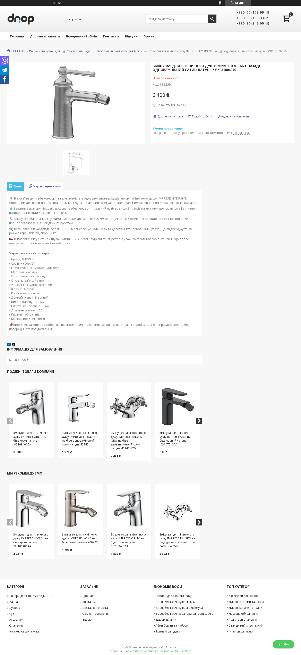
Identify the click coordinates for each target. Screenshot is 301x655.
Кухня (13, 614)
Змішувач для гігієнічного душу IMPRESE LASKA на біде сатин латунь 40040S (80, 538)
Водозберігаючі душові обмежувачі (180, 608)
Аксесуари (16, 619)
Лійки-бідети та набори (172, 625)
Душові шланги (166, 619)
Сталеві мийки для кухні (245, 625)
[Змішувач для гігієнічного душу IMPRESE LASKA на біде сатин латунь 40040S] (80, 508)
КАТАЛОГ (19, 51)
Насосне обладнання (243, 614)
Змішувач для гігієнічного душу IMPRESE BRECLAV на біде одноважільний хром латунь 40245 (79, 438)
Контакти (111, 36)
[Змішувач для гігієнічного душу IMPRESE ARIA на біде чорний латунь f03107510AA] (177, 406)
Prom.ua (171, 647)
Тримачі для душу (168, 631)
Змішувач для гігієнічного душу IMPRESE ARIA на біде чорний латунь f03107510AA (177, 438)
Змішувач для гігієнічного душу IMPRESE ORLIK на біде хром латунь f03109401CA (30, 438)
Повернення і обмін (81, 36)
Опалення (16, 625)
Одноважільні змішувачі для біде (117, 51)
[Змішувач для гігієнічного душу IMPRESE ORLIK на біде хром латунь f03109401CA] (31, 406)
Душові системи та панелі (247, 602)
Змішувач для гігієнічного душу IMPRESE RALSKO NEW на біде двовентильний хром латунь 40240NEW (128, 440)
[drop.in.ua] (21, 19)
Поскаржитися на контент (140, 651)
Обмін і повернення (96, 614)
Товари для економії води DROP (31, 596)
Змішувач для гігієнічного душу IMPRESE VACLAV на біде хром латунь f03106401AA (30, 540)
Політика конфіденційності (175, 651)
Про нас (150, 36)
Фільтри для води (241, 631)
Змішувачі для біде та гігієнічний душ (66, 51)
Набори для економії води (174, 596)
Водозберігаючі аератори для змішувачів (184, 614)
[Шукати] (212, 19)
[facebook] (9, 345)
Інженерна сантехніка (24, 631)
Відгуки (131, 36)
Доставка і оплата (45, 36)
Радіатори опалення (243, 619)
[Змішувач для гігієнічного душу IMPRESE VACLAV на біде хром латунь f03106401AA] (31, 508)
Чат (287, 644)
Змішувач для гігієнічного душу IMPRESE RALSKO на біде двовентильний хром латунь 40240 (177, 540)
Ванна (33, 51)
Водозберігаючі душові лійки (176, 602)
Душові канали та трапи (245, 608)
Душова (14, 608)
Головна (17, 36)
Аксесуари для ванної (244, 596)
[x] (13, 345)
